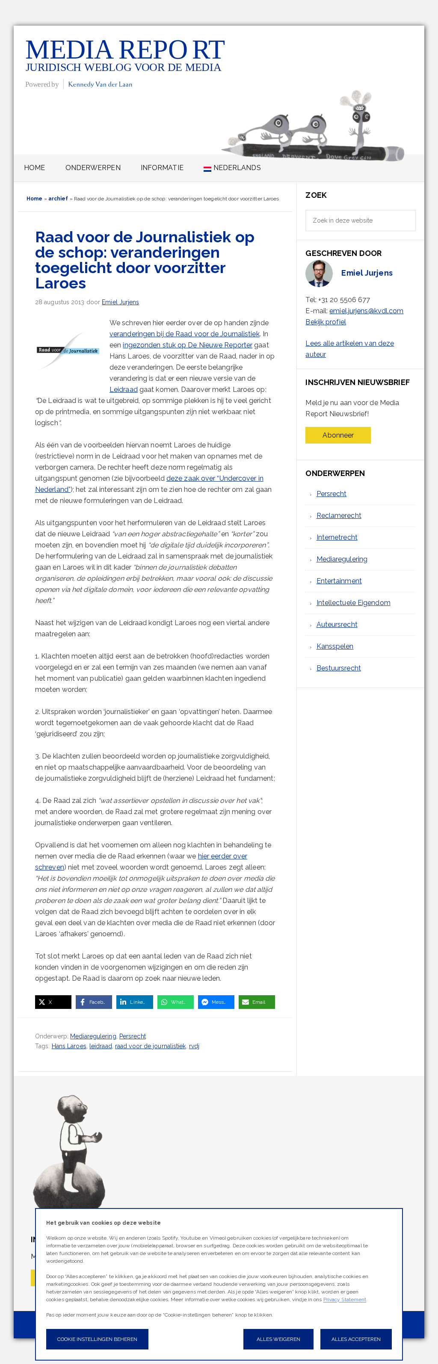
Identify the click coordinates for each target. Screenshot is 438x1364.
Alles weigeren (278, 1339)
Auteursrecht (337, 624)
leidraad (100, 1046)
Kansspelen (335, 646)
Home (34, 199)
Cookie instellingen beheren (97, 1339)
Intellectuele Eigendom (354, 603)
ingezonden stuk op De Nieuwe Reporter (187, 345)
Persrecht (132, 1036)
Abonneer (338, 435)
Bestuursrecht (339, 668)
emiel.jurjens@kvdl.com (366, 311)
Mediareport (126, 63)
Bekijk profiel (325, 322)
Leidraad (124, 389)
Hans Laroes (69, 1046)
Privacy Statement (345, 1299)
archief (58, 199)
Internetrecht (337, 537)
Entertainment (339, 581)
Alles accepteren (356, 1339)
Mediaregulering (93, 1036)
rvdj (194, 1046)
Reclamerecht (339, 516)
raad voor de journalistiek (150, 1046)
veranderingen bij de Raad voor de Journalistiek (185, 334)
